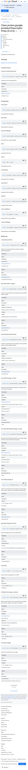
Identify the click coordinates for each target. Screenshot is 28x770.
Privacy (9, 759)
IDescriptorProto (6, 93)
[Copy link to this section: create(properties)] (13, 240)
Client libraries (10, 7)
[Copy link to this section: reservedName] (11, 209)
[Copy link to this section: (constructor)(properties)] (17, 71)
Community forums (5, 720)
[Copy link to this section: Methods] (9, 236)
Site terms (14, 759)
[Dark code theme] (23, 75)
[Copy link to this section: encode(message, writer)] (17, 378)
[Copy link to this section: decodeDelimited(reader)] (17, 334)
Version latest (6, 51)
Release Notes (4, 724)
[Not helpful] (11, 19)
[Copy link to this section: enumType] (8, 105)
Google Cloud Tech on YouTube (7, 754)
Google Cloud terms (22, 759)
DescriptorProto (6, 277)
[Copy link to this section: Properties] (10, 101)
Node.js (19, 5)
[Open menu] (2, 1)
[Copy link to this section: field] (5, 144)
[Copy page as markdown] (20, 31)
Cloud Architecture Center (6, 738)
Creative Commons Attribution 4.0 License (10, 696)
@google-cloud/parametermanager (9, 62)
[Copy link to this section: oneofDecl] (8, 183)
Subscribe (22, 764)
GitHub (2, 732)
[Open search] (19, 1)
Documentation (8, 15)
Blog (2, 746)
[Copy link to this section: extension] (8, 118)
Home (2, 15)
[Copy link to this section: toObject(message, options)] (19, 592)
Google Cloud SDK (9, 5)
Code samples (4, 736)
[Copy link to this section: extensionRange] (12, 131)
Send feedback (6, 21)
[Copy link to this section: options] (7, 196)
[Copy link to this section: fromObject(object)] (14, 479)
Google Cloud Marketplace (6, 712)
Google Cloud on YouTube (6, 752)
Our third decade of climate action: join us (10, 761)
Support (2, 722)
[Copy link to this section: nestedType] (9, 170)
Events (2, 748)
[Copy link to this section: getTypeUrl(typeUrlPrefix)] (17, 523)
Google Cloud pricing (5, 710)
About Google (4, 759)
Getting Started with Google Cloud (8, 734)
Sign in (25, 1)
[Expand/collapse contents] (8, 34)
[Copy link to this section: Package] (8, 59)
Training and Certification (6, 740)
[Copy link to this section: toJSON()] (8, 566)
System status (4, 726)
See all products (4, 708)
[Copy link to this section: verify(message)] (12, 643)
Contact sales (4, 714)
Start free (5, 10)
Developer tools (15, 15)
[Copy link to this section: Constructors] (12, 68)
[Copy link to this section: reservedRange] (11, 222)
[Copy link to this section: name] (5, 157)
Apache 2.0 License (11, 697)
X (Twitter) (3, 750)
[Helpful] (9, 19)
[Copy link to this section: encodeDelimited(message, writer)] (23, 429)
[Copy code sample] (25, 75)
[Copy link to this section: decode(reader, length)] (16, 284)
